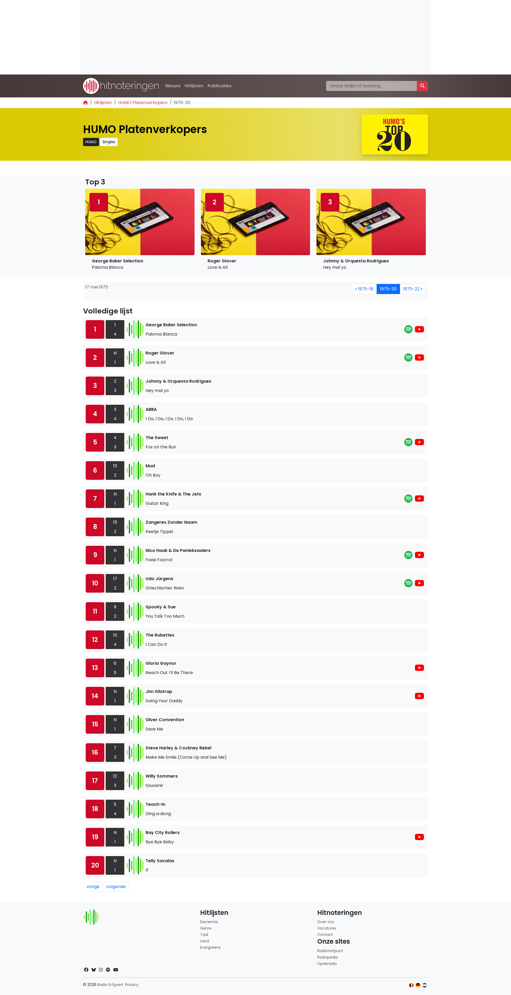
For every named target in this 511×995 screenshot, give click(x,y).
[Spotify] (408, 331)
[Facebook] (86, 970)
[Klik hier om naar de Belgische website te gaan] (411, 985)
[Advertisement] (239, 37)
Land (204, 941)
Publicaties (220, 86)
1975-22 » (412, 289)
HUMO (91, 141)
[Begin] (85, 103)
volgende (116, 886)
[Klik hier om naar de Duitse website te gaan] (418, 985)
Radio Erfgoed (110, 984)
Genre (206, 928)
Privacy (131, 984)
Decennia (209, 921)
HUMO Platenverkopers (142, 103)
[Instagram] (101, 970)
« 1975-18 (364, 289)
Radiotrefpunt (330, 950)
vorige (93, 886)
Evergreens (210, 947)
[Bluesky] (93, 970)
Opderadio (327, 963)
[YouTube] (419, 331)
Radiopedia (327, 957)
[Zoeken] (422, 86)
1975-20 (388, 289)
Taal (204, 934)
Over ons (325, 921)
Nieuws (172, 86)
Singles (108, 141)
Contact (325, 934)
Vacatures (326, 928)
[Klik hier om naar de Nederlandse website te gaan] (424, 985)
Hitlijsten (194, 86)
